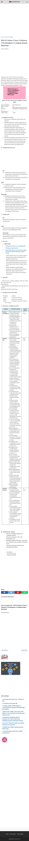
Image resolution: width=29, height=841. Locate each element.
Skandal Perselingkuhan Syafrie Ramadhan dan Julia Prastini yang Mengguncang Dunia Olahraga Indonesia (12, 719)
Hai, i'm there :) (13, 834)
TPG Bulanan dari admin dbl (11, 248)
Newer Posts (4, 650)
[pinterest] (17, 592)
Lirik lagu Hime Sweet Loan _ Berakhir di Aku (15, 246)
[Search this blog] (27, 2)
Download (12, 554)
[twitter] (11, 592)
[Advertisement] (14, 20)
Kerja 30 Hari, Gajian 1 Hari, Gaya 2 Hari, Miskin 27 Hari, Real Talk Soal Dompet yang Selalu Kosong (16, 252)
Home (7, 834)
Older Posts (24, 650)
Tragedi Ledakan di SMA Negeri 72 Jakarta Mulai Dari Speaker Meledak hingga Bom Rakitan (13, 707)
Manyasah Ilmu (17, 838)
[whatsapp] (24, 592)
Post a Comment (4, 48)
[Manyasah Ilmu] (14, 2)
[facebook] (4, 592)
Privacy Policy (20, 834)
